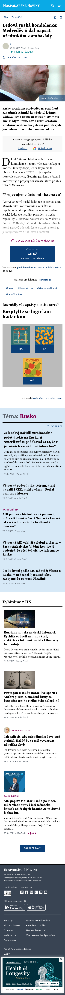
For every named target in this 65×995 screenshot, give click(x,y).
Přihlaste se (45, 279)
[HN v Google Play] (14, 907)
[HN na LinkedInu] (36, 892)
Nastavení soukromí (35, 930)
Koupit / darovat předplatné (17, 949)
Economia (8, 930)
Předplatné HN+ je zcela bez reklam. (46, 398)
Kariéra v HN (10, 935)
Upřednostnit (45, 149)
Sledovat (22, 149)
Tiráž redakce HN (12, 925)
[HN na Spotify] (40, 892)
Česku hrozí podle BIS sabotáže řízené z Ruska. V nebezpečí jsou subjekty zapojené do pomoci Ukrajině (32, 575)
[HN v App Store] (36, 907)
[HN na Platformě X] (22, 892)
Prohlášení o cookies (36, 925)
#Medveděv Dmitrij (47, 288)
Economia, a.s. (24, 875)
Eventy (7, 954)
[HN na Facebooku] (26, 892)
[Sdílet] (55, 17)
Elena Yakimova (21, 730)
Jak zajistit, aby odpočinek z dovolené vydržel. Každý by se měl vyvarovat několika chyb (32, 741)
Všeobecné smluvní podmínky (40, 935)
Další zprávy (32, 848)
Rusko (28, 416)
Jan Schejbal (53, 98)
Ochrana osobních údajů (38, 921)
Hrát (21, 348)
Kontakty (8, 921)
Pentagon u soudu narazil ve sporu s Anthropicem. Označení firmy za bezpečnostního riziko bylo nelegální (31, 697)
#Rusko (10, 288)
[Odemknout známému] (60, 17)
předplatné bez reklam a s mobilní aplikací (39, 267)
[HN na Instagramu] (31, 892)
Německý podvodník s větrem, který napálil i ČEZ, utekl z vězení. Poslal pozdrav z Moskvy (29, 489)
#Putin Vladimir (14, 294)
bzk (12, 44)
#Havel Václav (25, 288)
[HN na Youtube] (45, 892)
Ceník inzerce (10, 940)
